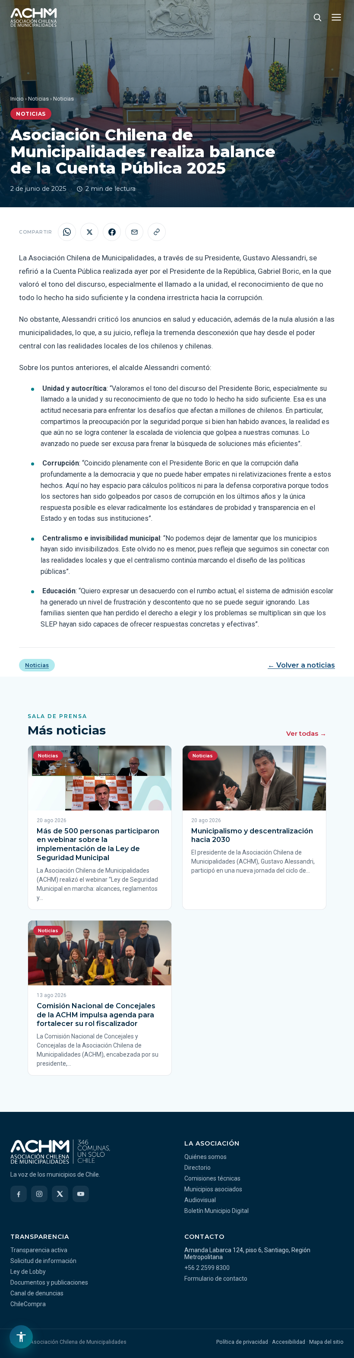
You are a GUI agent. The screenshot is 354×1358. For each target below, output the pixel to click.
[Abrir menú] (336, 17)
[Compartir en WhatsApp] (67, 232)
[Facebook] (18, 1194)
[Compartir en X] (89, 232)
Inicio (17, 98)
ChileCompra (28, 1304)
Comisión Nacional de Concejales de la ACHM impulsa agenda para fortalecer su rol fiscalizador (96, 1015)
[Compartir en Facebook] (112, 232)
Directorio (197, 1167)
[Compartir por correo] (134, 232)
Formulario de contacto (215, 1278)
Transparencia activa (38, 1250)
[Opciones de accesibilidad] (21, 1337)
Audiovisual (200, 1200)
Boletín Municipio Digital (216, 1210)
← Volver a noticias (301, 665)
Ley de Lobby (28, 1271)
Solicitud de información (43, 1260)
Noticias (38, 98)
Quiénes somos (205, 1156)
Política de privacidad (242, 1342)
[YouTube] (81, 1194)
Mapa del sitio (326, 1342)
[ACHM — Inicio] (33, 17)
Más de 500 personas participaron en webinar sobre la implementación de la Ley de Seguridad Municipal (98, 844)
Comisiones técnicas (212, 1178)
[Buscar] (317, 17)
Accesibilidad (288, 1342)
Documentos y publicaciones (49, 1282)
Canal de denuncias (36, 1293)
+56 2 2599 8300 (207, 1267)
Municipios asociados (213, 1189)
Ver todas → (306, 733)
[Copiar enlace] (157, 232)
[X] (60, 1194)
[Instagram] (39, 1194)
